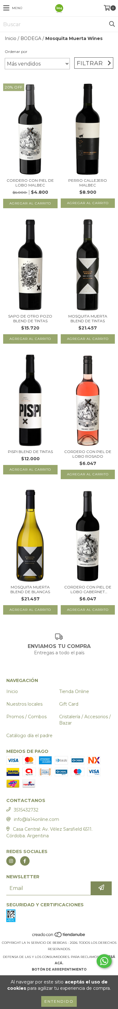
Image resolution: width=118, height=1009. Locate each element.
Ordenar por (16, 51)
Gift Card (68, 704)
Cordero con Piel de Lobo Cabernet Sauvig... (87, 589)
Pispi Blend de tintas (30, 451)
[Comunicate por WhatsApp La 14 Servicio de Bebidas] (104, 961)
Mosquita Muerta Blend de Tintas (87, 318)
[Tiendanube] (59, 936)
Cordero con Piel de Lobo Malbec (30, 182)
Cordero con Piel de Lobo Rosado (87, 454)
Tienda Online (74, 691)
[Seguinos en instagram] (11, 861)
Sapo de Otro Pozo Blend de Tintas (30, 318)
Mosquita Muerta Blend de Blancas (30, 589)
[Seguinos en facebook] (25, 861)
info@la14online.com (36, 819)
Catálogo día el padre (29, 735)
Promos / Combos (26, 716)
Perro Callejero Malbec (87, 182)
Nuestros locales (24, 704)
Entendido (59, 1001)
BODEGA (30, 38)
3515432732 (26, 810)
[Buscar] (111, 24)
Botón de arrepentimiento (59, 969)
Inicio (10, 38)
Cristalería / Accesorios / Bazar (85, 720)
